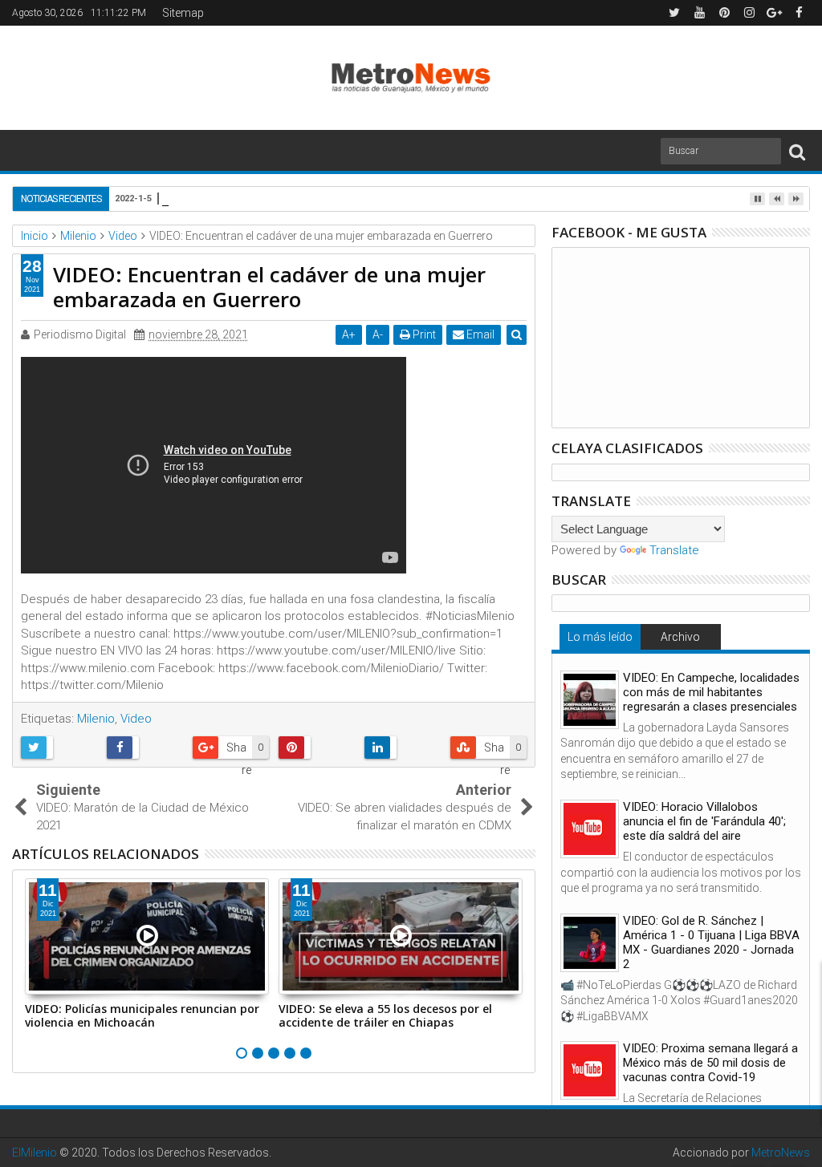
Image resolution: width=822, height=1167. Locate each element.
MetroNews (780, 1152)
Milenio (96, 718)
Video (136, 718)
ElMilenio (34, 1152)
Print (423, 334)
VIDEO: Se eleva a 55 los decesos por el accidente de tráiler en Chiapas (385, 1015)
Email (479, 334)
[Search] (797, 151)
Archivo (680, 636)
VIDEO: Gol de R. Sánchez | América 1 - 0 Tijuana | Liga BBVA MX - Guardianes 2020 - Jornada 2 (711, 942)
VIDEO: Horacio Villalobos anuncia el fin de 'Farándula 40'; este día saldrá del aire (704, 821)
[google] (774, 13)
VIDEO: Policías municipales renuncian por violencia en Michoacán (142, 1015)
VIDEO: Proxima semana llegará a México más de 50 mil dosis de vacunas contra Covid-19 (710, 1062)
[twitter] (674, 13)
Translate (674, 550)
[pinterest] (724, 13)
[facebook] (798, 13)
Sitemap (183, 12)
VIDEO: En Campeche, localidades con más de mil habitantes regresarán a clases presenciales (711, 692)
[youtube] (699, 13)
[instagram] (749, 13)
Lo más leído (600, 636)
